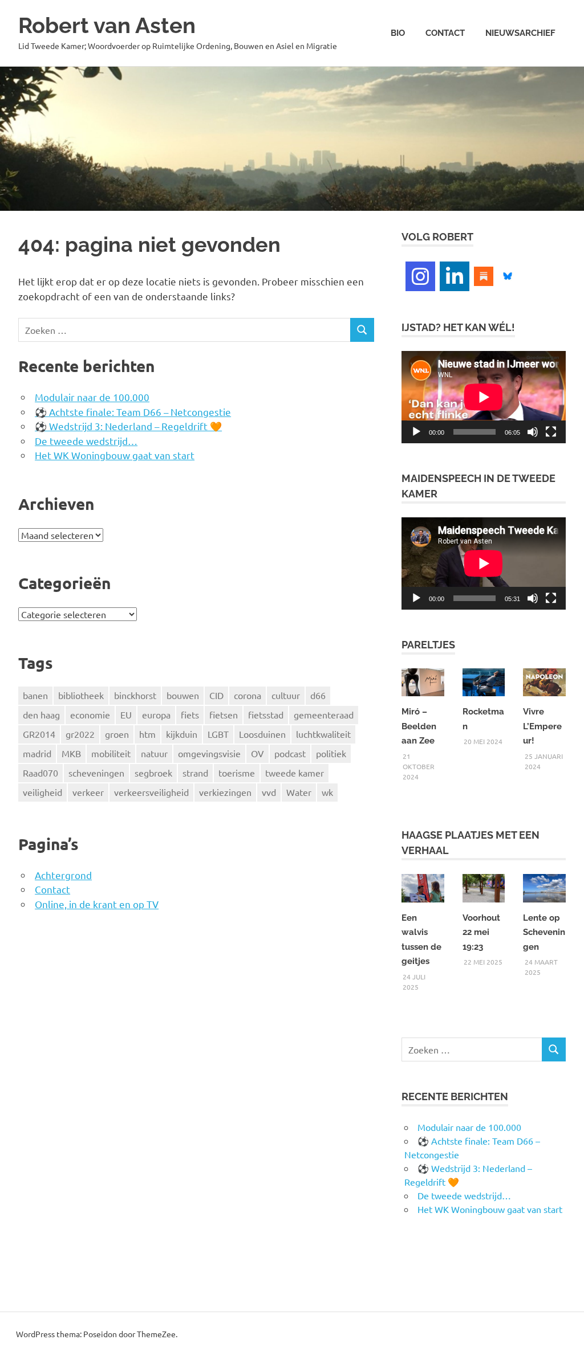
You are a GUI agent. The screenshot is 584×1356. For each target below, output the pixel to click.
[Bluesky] (507, 274)
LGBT (218, 734)
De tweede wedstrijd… (86, 441)
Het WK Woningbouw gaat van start (114, 455)
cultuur (285, 695)
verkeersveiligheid (151, 792)
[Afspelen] (416, 432)
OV (257, 753)
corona (247, 695)
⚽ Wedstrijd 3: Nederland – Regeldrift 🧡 (128, 426)
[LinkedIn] (454, 276)
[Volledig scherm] (551, 432)
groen (117, 734)
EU (126, 714)
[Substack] (483, 274)
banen (35, 695)
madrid (37, 753)
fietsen (223, 714)
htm (147, 734)
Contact (445, 33)
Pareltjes (428, 645)
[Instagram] (420, 276)
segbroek (153, 772)
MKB (71, 753)
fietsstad (265, 714)
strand (195, 772)
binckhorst (135, 695)
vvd (269, 792)
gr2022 (80, 734)
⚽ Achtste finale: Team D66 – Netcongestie (133, 412)
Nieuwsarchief (520, 33)
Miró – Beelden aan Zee (419, 726)
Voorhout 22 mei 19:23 (481, 932)
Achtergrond (63, 875)
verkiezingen (225, 792)
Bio (398, 33)
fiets (190, 714)
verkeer (88, 792)
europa (156, 714)
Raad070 (40, 772)
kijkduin (181, 734)
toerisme (236, 772)
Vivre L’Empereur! (542, 726)
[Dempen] (532, 432)
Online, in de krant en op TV (97, 904)
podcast (290, 753)
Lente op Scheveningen (544, 932)
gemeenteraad (324, 714)
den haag (41, 714)
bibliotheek (81, 695)
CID (216, 695)
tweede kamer (294, 772)
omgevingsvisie (209, 753)
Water (298, 792)
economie (90, 714)
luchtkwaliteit (323, 734)
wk (327, 792)
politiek (331, 753)
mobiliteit (111, 753)
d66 (318, 695)
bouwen (183, 695)
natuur (154, 753)
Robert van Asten (107, 25)
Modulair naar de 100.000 (92, 397)
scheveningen (96, 772)
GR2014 (39, 734)
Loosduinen (262, 734)
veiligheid (42, 792)
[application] (484, 397)
